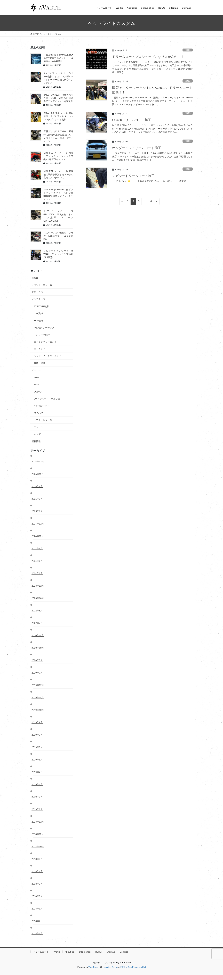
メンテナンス (38, 299)
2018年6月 (38, 896)
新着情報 (36, 441)
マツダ (37, 434)
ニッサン (38, 427)
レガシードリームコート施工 (133, 176)
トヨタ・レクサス (43, 420)
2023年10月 (38, 598)
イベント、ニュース (42, 285)
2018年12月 (38, 821)
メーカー (36, 370)
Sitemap (110, 951)
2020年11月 (38, 635)
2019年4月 (38, 772)
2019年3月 (38, 784)
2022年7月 (38, 623)
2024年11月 (38, 536)
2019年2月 (38, 797)
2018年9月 (38, 859)
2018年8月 (38, 871)
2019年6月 (38, 747)
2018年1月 (38, 933)
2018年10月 (38, 846)
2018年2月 (38, 921)
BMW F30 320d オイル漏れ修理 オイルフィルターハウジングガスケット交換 (58, 116)
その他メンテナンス (44, 327)
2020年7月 (38, 672)
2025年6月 (38, 486)
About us (69, 951)
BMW (36, 377)
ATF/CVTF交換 (41, 306)
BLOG (188, 50)
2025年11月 (38, 474)
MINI (36, 384)
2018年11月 (38, 834)
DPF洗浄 (38, 313)
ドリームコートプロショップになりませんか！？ (148, 56)
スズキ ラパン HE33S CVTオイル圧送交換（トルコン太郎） (58, 235)
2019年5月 (38, 759)
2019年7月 (38, 734)
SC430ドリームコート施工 (131, 120)
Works (57, 951)
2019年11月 (38, 697)
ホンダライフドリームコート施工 (136, 148)
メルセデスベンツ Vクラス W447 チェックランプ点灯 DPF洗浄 (60, 254)
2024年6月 (38, 561)
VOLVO (37, 391)
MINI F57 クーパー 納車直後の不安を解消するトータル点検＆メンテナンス (58, 174)
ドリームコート (40, 292)
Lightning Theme (110, 967)
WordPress (93, 967)
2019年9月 (38, 722)
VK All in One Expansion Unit (133, 967)
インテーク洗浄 (42, 334)
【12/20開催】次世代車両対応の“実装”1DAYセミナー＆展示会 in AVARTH (58, 58)
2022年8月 (38, 610)
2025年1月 (38, 511)
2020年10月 (38, 648)
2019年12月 (38, 685)
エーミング (39, 349)
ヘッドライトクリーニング (47, 356)
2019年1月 (38, 809)
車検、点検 (39, 363)
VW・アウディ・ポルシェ (47, 398)
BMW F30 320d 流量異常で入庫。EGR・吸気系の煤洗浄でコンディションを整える (58, 97)
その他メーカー (42, 406)
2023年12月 (38, 585)
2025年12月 (38, 461)
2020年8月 (38, 660)
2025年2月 (38, 499)
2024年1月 (38, 573)
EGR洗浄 (38, 320)
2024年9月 (38, 548)
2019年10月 (38, 710)
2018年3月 (38, 908)
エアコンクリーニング (45, 342)
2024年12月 (38, 523)
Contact (124, 951)
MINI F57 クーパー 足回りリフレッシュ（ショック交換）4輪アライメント (58, 156)
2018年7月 (38, 884)
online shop (85, 951)
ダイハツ (38, 413)
